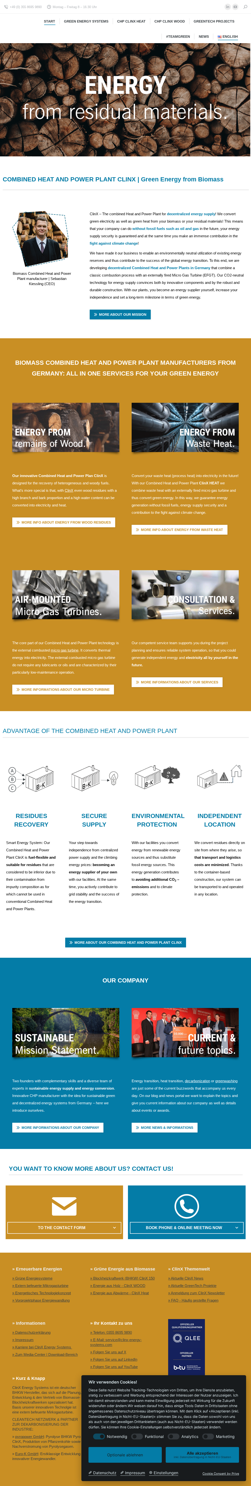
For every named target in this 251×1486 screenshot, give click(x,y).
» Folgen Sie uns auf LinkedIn (113, 1359)
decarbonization (197, 1081)
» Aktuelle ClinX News (185, 1278)
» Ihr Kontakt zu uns (111, 1323)
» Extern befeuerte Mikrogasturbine (40, 1286)
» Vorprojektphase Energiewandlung (41, 1300)
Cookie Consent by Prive (220, 1473)
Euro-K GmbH (26, 1454)
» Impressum (23, 1340)
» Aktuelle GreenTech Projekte (192, 1286)
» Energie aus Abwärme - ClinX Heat (119, 1293)
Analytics (189, 1436)
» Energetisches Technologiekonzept (41, 1293)
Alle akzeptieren (202, 1455)
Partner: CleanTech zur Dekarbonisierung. (123, 1374)
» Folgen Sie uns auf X (108, 1352)
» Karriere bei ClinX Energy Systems (42, 1347)
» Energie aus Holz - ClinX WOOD (117, 1286)
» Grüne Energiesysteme (32, 1278)
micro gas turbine (64, 650)
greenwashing (226, 1081)
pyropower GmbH (29, 1437)
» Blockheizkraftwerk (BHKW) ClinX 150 (122, 1278)
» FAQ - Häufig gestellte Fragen (193, 1300)
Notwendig (117, 1436)
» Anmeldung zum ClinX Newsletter (196, 1293)
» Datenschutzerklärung (31, 1332)
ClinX (69, 490)
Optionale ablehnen (125, 1454)
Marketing (225, 1436)
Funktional (154, 1436)
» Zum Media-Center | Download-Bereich (45, 1354)
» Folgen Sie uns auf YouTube (114, 1367)
